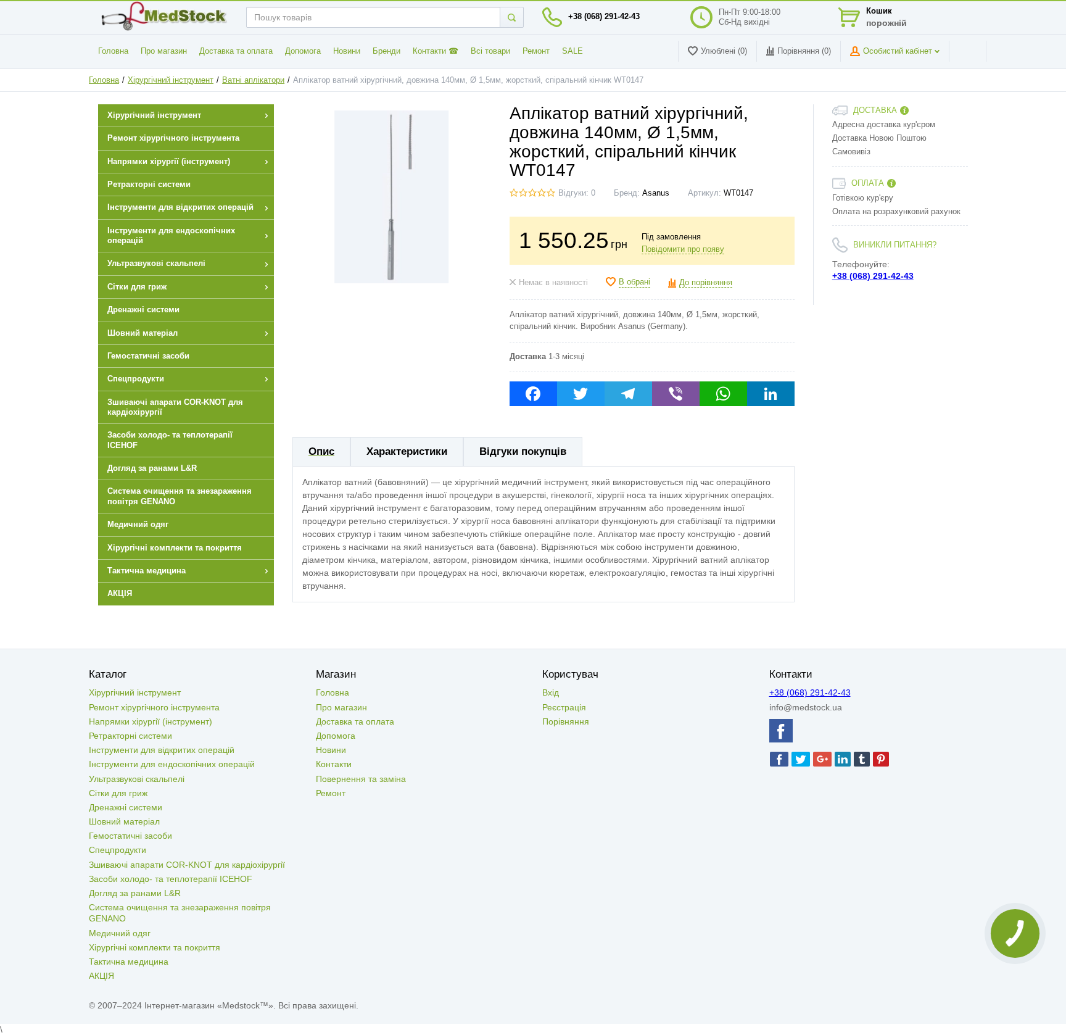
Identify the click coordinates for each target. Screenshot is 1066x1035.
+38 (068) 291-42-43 (604, 16)
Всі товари (490, 51)
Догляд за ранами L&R (135, 893)
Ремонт (536, 51)
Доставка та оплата (236, 51)
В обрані (634, 282)
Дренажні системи (125, 807)
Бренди (386, 51)
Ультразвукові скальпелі (136, 779)
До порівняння (705, 282)
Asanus (655, 193)
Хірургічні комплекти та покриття (154, 947)
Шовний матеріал (124, 821)
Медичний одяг (120, 933)
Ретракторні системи (130, 736)
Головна (113, 51)
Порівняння (565, 721)
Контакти (334, 764)
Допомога (303, 51)
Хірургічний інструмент (170, 80)
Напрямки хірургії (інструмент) (150, 721)
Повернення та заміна (361, 779)
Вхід (550, 692)
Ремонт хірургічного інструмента (154, 707)
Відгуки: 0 (576, 193)
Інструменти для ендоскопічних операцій (172, 764)
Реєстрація (564, 707)
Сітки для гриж (118, 793)
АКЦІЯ (101, 976)
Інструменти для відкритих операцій (161, 750)
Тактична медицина (128, 961)
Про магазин (164, 51)
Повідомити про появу (683, 249)
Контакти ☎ (435, 51)
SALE (572, 51)
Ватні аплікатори (253, 80)
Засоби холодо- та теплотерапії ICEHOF (170, 879)
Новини (346, 51)
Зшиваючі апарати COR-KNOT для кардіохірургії (187, 865)
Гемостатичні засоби (130, 836)
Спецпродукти (117, 850)
